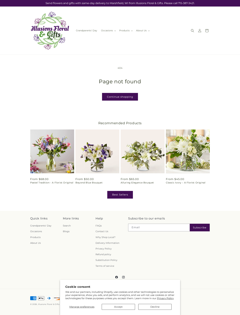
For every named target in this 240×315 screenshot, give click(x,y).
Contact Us (102, 231)
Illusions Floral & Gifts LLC (51, 304)
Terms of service (105, 265)
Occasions (36, 231)
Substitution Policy (106, 260)
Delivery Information (107, 242)
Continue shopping (120, 96)
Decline (155, 306)
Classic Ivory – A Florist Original (185, 182)
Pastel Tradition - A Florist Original (51, 182)
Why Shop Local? (105, 237)
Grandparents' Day (40, 225)
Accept (118, 306)
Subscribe (199, 227)
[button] (108, 30)
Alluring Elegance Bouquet (137, 182)
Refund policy (103, 254)
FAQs (99, 225)
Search (67, 225)
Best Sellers (120, 194)
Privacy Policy (165, 298)
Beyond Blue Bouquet (89, 182)
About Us (35, 242)
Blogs (66, 231)
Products (35, 237)
